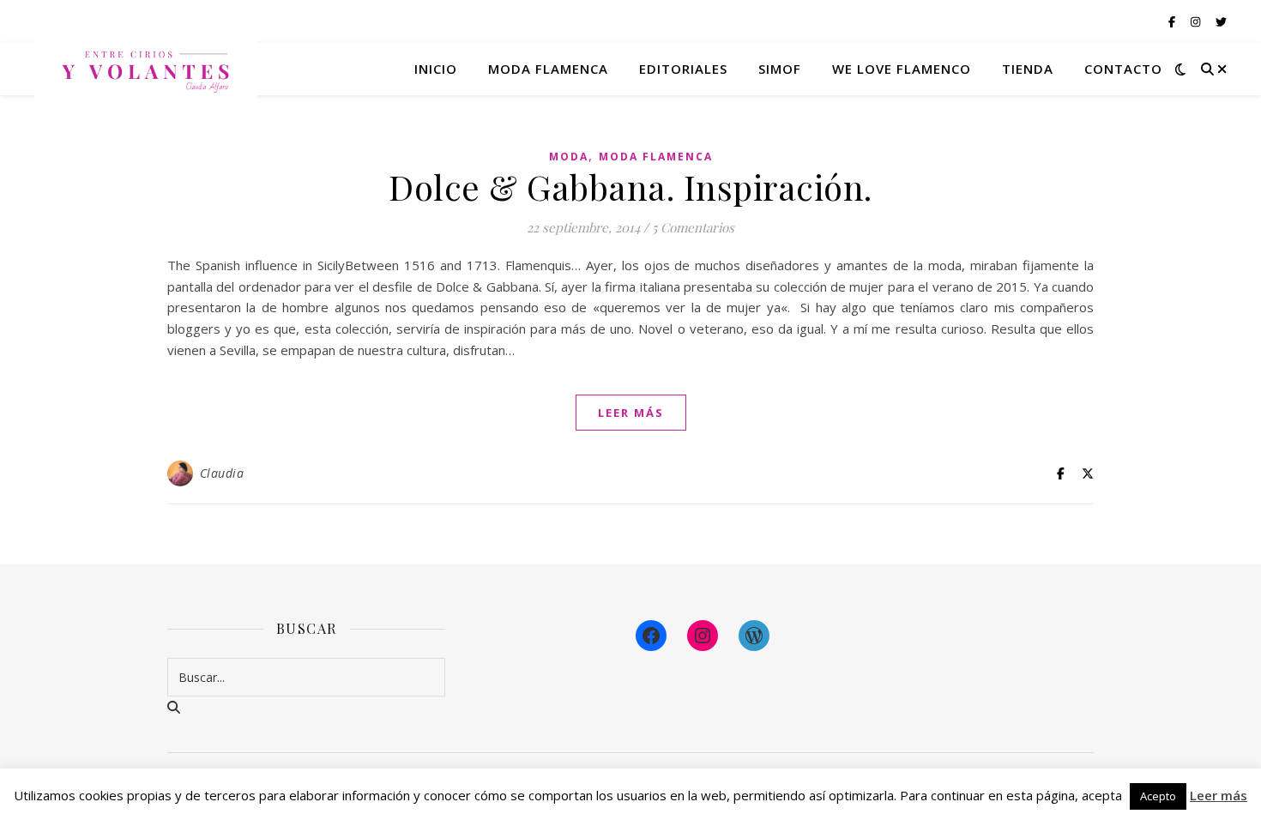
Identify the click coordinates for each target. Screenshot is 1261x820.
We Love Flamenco (901, 68)
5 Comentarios (693, 227)
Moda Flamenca (656, 156)
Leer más (1218, 795)
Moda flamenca (548, 68)
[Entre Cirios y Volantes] (145, 69)
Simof (779, 68)
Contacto (1123, 68)
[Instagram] (702, 635)
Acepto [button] (1158, 796)
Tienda (1027, 68)
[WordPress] (754, 635)
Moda (568, 156)
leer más (631, 412)
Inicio (435, 68)
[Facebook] (651, 635)
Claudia (222, 473)
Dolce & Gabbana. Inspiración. (630, 186)
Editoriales (683, 68)
